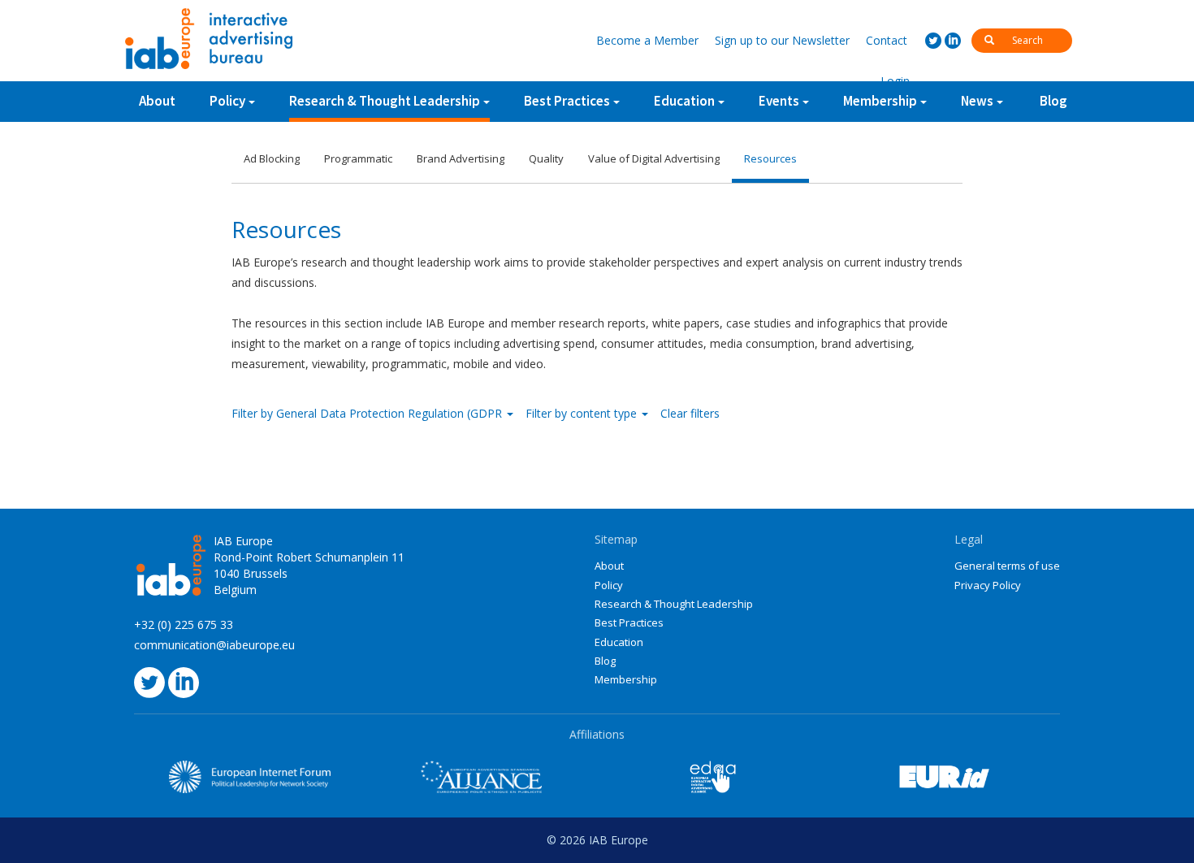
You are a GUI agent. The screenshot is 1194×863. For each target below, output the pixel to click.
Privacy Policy (987, 585)
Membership (626, 679)
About (157, 101)
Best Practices (629, 622)
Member (647, 40)
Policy (227, 101)
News (977, 101)
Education (619, 642)
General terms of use (1007, 565)
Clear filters (690, 413)
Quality (546, 158)
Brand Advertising (460, 158)
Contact (886, 40)
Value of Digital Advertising (654, 158)
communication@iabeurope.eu (214, 645)
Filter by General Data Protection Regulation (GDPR (368, 413)
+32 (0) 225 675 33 (183, 624)
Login (895, 81)
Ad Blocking (272, 158)
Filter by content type (583, 413)
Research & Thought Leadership (384, 101)
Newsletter (782, 40)
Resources (770, 158)
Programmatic (358, 158)
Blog (1053, 101)
